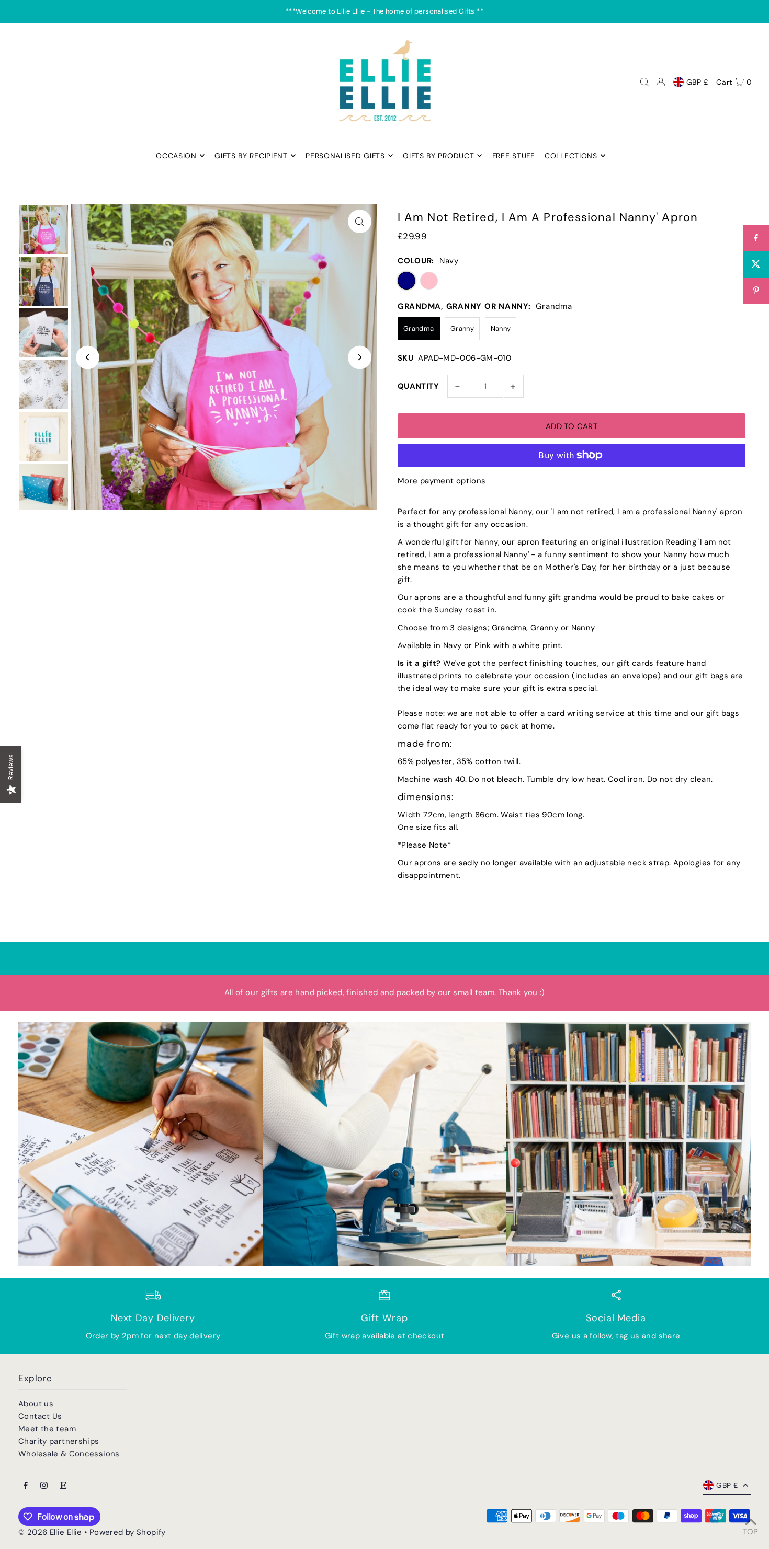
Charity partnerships (58, 1441)
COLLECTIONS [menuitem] (571, 155)
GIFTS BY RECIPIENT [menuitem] (251, 155)
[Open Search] (644, 82)
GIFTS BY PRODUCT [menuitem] (438, 155)
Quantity (418, 386)
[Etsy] (63, 1486)
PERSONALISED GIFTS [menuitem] (345, 155)
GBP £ (697, 82)
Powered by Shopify (127, 1532)
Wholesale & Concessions (69, 1454)
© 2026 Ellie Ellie (51, 1532)
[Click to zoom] (359, 221)
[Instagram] (44, 1486)
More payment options (442, 481)
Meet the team (47, 1429)
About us (35, 1403)
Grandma (418, 328)
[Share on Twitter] (756, 264)
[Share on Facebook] (756, 238)
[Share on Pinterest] (756, 291)
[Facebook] (26, 1486)
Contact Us (40, 1416)
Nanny (501, 328)
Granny (462, 328)
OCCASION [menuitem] (176, 155)
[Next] (359, 357)
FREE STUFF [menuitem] (513, 155)
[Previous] (87, 357)
